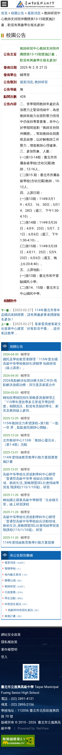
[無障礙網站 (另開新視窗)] (31, 741)
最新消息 (14, 562)
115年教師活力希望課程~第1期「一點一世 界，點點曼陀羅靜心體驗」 (31, 425)
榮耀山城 (13, 580)
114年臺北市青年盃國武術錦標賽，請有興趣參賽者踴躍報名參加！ (30, 314)
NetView (43, 728)
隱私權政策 (9, 642)
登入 (4, 657)
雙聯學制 (12, 568)
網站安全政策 (11, 635)
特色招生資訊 (16, 604)
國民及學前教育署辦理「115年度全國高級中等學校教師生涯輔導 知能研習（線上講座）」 (30, 363)
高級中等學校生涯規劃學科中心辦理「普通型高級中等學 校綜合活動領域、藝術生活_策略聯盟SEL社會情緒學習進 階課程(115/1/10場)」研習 (31, 480)
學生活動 (14, 598)
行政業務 (14, 592)
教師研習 (14, 586)
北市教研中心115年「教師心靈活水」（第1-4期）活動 (30, 442)
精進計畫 (13, 616)
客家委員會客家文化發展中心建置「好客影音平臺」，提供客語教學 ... (31, 328)
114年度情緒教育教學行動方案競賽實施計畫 (30, 459)
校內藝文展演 (16, 574)
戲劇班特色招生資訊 (23, 610)
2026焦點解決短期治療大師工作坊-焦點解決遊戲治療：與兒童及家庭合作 (30, 383)
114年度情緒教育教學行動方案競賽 (28, 542)
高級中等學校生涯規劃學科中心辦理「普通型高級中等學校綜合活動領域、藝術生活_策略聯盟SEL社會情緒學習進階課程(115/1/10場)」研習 (31, 523)
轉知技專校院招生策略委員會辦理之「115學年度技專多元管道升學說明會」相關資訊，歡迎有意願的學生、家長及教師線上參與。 (31, 404)
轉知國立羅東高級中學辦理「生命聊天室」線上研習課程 (31, 502)
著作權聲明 (9, 649)
